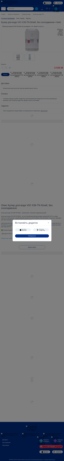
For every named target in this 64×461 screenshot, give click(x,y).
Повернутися (32, 236)
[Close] (48, 223)
